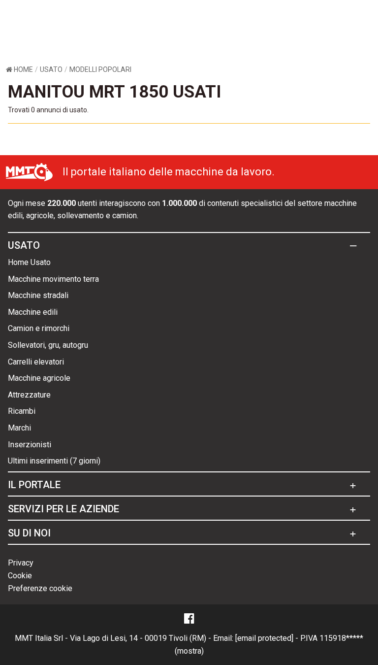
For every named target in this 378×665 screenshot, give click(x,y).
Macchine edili (33, 312)
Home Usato (29, 262)
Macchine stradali (38, 295)
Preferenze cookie (40, 588)
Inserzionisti (29, 444)
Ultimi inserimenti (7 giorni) (54, 461)
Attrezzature (29, 394)
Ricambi (21, 411)
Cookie (20, 575)
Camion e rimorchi (38, 328)
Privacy (20, 562)
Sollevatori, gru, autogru (48, 345)
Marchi (19, 427)
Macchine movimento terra (53, 279)
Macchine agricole (39, 378)
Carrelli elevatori (36, 361)
